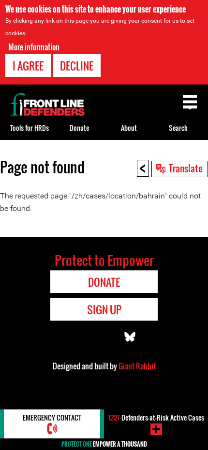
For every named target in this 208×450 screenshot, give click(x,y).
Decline (76, 65)
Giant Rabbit (137, 366)
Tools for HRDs (29, 128)
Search (178, 128)
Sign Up (104, 309)
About (129, 128)
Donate (79, 128)
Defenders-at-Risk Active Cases (156, 417)
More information (33, 47)
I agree (28, 65)
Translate (186, 168)
